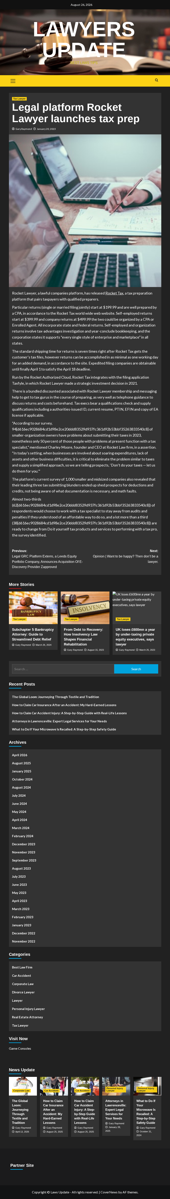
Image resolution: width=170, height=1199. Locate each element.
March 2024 (20, 828)
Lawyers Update (84, 39)
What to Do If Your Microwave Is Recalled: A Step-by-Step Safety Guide (64, 729)
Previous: (47, 559)
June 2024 (19, 803)
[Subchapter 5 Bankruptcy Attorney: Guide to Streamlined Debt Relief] (33, 608)
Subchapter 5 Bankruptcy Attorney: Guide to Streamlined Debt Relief (33, 635)
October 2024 (22, 779)
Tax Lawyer (19, 98)
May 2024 (19, 812)
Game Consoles (20, 1048)
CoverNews (109, 1192)
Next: (125, 556)
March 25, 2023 (147, 650)
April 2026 (19, 755)
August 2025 (21, 763)
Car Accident (21, 975)
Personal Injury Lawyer (28, 1009)
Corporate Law (23, 984)
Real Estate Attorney (27, 1017)
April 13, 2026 (22, 1131)
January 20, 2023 (46, 128)
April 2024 (19, 820)
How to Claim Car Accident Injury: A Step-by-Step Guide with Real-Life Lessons (69, 713)
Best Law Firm (22, 967)
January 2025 (21, 771)
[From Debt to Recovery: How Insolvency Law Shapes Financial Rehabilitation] (85, 608)
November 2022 (23, 941)
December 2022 (23, 933)
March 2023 (20, 909)
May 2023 (19, 893)
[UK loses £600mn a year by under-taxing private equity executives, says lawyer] (137, 608)
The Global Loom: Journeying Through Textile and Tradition (55, 697)
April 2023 (19, 901)
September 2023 (24, 860)
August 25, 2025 (54, 1131)
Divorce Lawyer (23, 992)
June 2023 (19, 884)
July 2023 (19, 876)
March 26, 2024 (43, 645)
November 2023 (23, 852)
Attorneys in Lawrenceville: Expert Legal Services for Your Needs (59, 721)
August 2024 (21, 787)
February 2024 (22, 836)
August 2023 (21, 868)
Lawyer (17, 1000)
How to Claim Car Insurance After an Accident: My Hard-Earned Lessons (64, 705)
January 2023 (21, 925)
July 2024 (19, 795)
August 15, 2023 (95, 650)
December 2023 (23, 844)
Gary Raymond (24, 128)
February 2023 (22, 917)
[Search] (156, 80)
